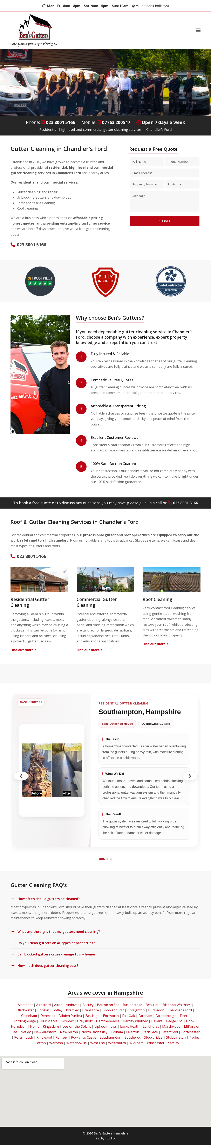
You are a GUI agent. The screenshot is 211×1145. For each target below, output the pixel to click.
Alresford (43, 1004)
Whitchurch (117, 1043)
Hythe (34, 1026)
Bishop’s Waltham (177, 1004)
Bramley (72, 1010)
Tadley (194, 1037)
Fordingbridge (25, 1021)
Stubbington (176, 1037)
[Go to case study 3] (111, 859)
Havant (156, 1021)
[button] (198, 30)
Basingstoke (132, 1004)
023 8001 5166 (60, 122)
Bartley (88, 1004)
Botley (57, 1010)
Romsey (61, 1037)
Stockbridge (153, 1037)
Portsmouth (23, 1037)
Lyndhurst (151, 1026)
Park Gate (150, 1032)
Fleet (183, 1015)
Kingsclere (51, 1026)
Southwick (133, 1037)
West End (97, 1043)
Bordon (43, 1010)
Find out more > (23, 650)
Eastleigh (92, 1015)
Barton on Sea (108, 1004)
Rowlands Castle (83, 1037)
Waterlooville (76, 1043)
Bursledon (156, 1010)
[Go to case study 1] (102, 859)
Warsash (56, 1043)
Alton (58, 1004)
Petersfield (169, 1032)
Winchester (155, 1043)
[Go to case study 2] (107, 859)
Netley (26, 1032)
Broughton (136, 1010)
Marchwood (171, 1026)
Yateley (173, 1043)
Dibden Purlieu (70, 1015)
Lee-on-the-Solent (76, 1026)
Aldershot (25, 1004)
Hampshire (128, 992)
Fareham (145, 1015)
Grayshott (85, 1021)
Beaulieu (152, 1004)
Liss (114, 1026)
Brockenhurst (113, 1010)
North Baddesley (94, 1032)
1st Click (110, 1138)
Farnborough (166, 1015)
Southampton (110, 1037)
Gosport (67, 1021)
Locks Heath (129, 1026)
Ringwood (44, 1037)
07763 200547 (116, 122)
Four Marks (48, 1021)
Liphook (100, 1026)
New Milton (69, 1032)
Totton (40, 1043)
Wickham (136, 1043)
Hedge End (174, 1021)
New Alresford (45, 1032)
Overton (132, 1032)
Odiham (117, 1032)
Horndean (19, 1026)
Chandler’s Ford (180, 1010)
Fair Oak (128, 1015)
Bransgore (90, 1010)
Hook (190, 1021)
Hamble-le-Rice (107, 1021)
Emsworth (111, 1015)
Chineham (29, 1015)
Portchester (190, 1032)
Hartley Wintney (135, 1021)
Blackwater (25, 1010)
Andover (72, 1004)
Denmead (47, 1015)
